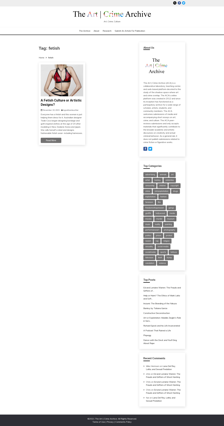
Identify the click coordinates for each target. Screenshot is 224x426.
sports (163, 252)
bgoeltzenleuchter (71, 110)
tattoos (174, 252)
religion (166, 241)
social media (163, 246)
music (147, 224)
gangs (171, 208)
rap (157, 241)
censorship (150, 185)
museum (170, 219)
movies (148, 219)
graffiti (148, 213)
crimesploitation (161, 191)
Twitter (183, 3)
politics (148, 235)
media (172, 213)
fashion (163, 196)
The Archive (84, 31)
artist (147, 180)
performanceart (152, 230)
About (96, 31)
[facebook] (145, 149)
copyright (174, 185)
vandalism (149, 263)
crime (147, 191)
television (149, 257)
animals (163, 174)
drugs (175, 191)
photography (169, 230)
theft (160, 257)
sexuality (149, 246)
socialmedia (150, 252)
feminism (149, 202)
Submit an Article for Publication (130, 31)
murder (159, 219)
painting (168, 224)
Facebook (179, 3)
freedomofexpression (154, 208)
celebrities (169, 180)
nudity (157, 224)
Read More (51, 140)
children (162, 185)
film (159, 202)
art (172, 174)
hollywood (160, 213)
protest (169, 235)
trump (169, 257)
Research (107, 31)
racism (148, 241)
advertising (150, 174)
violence (162, 263)
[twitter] (150, 149)
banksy (158, 180)
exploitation (150, 196)
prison (158, 235)
